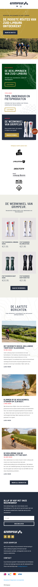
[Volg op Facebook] (5, 536)
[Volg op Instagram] (12, 536)
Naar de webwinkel (19, 288)
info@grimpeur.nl (22, 566)
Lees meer (10, 110)
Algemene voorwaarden (17, 580)
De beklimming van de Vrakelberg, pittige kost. (15, 454)
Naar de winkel (12, 135)
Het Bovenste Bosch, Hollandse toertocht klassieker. (18, 347)
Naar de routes (10, 32)
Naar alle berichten (19, 482)
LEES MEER (10, 84)
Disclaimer (7, 580)
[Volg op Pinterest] (8, 536)
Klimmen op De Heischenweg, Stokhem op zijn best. (16, 401)
